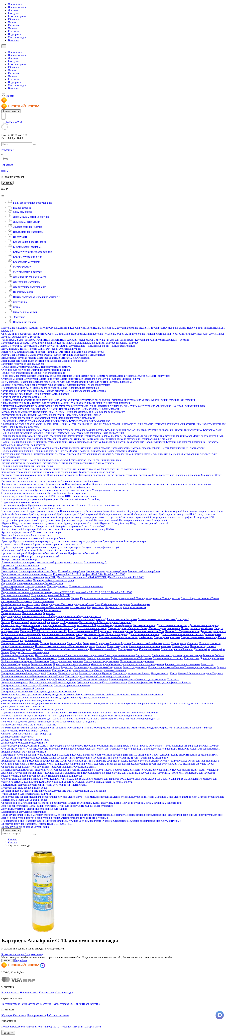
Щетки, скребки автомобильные (161, 454)
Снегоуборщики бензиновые (94, 454)
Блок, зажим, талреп (194, 511)
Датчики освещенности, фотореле (20, 336)
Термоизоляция (10, 712)
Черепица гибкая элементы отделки (53, 580)
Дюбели (6, 514)
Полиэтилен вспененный (182, 814)
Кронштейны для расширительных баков (195, 745)
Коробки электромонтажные (86, 327)
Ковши (60, 676)
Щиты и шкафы (10, 348)
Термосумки (63, 432)
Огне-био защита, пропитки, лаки (20, 604)
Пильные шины (108, 637)
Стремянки (60, 808)
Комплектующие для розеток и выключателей (80, 354)
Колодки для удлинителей (150, 339)
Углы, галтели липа (23, 490)
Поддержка (14, 34)
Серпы (38, 423)
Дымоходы (47, 700)
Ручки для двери (32, 703)
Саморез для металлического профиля (171, 517)
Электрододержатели (135, 667)
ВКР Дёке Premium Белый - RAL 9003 (122, 577)
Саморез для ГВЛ (204, 517)
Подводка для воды (12, 787)
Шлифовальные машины (72, 658)
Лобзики (219, 655)
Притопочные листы (56, 712)
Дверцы (32, 721)
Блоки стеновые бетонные (122, 619)
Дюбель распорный (68, 514)
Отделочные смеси (12, 378)
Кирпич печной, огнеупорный (28, 622)
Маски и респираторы (54, 802)
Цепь (220, 511)
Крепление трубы (73, 745)
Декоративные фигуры (35, 790)
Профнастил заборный (14, 553)
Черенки (97, 423)
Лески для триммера (204, 435)
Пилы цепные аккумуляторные (101, 661)
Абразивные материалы (14, 682)
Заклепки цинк (21, 535)
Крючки (164, 703)
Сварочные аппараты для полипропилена (25, 766)
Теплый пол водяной (73, 748)
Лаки (97, 604)
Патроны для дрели (87, 637)
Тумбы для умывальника (79, 411)
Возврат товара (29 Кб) (65, 1003)
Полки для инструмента (42, 805)
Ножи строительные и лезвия (52, 646)
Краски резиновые (43, 601)
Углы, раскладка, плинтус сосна (110, 490)
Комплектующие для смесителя (53, 405)
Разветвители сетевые (63, 339)
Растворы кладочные (121, 381)
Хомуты (44, 745)
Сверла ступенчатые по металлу (199, 637)
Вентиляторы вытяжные (30, 694)
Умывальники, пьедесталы (53, 420)
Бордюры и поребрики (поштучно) (194, 475)
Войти (10, 95)
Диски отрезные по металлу (173, 625)
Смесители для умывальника (154, 405)
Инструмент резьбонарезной (17, 688)
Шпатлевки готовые (71, 378)
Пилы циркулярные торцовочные (84, 655)
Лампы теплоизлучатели (45, 345)
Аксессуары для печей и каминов (133, 715)
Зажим (182, 327)
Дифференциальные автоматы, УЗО (57, 357)
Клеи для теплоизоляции (74, 381)
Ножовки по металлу (77, 649)
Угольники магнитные (161, 667)
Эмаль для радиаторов (149, 598)
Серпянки (81, 505)
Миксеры (208, 655)
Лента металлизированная (97, 796)
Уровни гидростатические (151, 679)
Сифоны (90, 402)
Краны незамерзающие (33, 763)
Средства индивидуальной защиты (21, 802)
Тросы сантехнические (165, 754)
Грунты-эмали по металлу (95, 598)
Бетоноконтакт (52, 610)
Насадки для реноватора (27, 640)
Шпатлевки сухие (49, 378)
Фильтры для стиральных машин (93, 781)
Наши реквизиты (36, 1015)
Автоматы (84, 357)
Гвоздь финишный (64, 520)
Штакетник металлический (30, 568)
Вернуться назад (34, 954)
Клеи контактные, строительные (67, 607)
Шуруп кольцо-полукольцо (27, 523)
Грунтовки (7, 610)
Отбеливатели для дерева (115, 604)
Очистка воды (9, 778)
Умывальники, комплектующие (19, 420)
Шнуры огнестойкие (126, 712)
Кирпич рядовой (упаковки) (63, 622)
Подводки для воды (35, 787)
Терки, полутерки (68, 673)
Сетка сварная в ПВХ (31, 390)
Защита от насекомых (64, 469)
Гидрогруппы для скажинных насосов (128, 772)
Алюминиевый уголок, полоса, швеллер (60, 562)
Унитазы (76, 399)
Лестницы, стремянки (13, 808)
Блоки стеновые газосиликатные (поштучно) (163, 619)
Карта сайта (94, 1026)
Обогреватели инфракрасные (174, 727)
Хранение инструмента (14, 805)
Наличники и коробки (14, 508)
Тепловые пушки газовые (33, 730)
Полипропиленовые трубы (198, 763)
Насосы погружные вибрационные (151, 769)
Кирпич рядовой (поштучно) (115, 622)
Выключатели (36, 354)
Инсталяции (188, 399)
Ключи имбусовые (149, 649)
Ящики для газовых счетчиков (55, 718)
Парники (40, 466)
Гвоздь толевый (84, 520)
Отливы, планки (10, 544)
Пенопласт (118, 814)
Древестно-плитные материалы (19, 823)
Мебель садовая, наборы (146, 448)
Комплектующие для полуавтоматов (72, 670)
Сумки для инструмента (70, 805)
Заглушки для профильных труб (100, 547)
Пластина (47, 532)
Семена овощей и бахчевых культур (48, 460)
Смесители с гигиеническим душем (116, 405)
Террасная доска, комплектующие (20, 502)
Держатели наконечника (37, 670)
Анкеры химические (134, 607)
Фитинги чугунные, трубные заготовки (37, 748)
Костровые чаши (212, 429)
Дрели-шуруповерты (212, 658)
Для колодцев (9, 742)
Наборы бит (172, 631)
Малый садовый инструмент (119, 423)
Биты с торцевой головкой (78, 625)
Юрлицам (13, 19)
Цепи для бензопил (52, 625)
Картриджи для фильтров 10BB (108, 778)
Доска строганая (76, 493)
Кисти (173, 673)
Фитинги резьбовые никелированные (37, 760)
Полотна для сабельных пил (49, 649)
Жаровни (38, 432)
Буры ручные (84, 423)
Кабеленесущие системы (15, 342)
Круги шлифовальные (114, 682)
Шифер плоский (19, 589)
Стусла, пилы (178, 643)
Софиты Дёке (83, 487)
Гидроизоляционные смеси (16, 387)
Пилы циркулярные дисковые (137, 661)
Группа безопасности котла (155, 745)
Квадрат (34, 559)
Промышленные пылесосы (168, 658)
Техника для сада (11, 435)
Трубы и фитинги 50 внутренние (111, 757)
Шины (41, 348)
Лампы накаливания (97, 345)
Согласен (7, 960)
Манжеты (101, 402)
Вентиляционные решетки (124, 694)
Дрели (21, 658)
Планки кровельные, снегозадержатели (23, 586)
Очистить (7, 183)
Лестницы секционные (40, 808)
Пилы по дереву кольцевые (164, 628)
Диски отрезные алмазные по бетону (182, 634)
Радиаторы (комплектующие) (147, 748)
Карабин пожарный (171, 511)
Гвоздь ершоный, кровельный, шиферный (143, 520)
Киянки (176, 646)
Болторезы (89, 643)
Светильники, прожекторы (16, 333)
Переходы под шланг (62, 766)
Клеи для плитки (98, 381)
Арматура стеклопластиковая (61, 541)
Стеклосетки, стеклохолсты (103, 505)
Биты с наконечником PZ (82, 631)
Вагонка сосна (66, 490)
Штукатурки (31, 378)
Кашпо (111, 451)
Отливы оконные (54, 484)
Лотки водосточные (162, 475)
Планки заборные (31, 544)
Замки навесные (52, 703)
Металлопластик (149, 760)
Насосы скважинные (184, 769)
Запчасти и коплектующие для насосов (81, 769)
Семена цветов (77, 460)
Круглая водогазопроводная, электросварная (56, 547)
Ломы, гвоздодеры (117, 646)
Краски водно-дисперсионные (52, 598)
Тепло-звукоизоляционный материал (22, 814)
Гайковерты (145, 658)
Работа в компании (58, 1015)
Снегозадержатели (57, 586)
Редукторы (67, 667)
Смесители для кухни (83, 405)
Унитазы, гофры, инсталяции (18, 399)
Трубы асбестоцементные (34, 739)
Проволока (7, 565)
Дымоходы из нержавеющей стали (21, 700)
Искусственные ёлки (60, 790)
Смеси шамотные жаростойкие (54, 375)
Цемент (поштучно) (158, 375)
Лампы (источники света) (16, 345)
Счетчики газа (82, 718)
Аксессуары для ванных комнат (83, 414)
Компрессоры (191, 658)
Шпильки (6, 538)
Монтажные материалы (14, 327)
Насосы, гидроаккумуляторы (17, 769)
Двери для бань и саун (71, 715)
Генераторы (46, 733)
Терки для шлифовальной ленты (172, 682)
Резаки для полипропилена (203, 760)
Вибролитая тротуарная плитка (19, 481)
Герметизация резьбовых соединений (22, 784)
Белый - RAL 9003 (114, 574)
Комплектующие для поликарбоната (106, 571)
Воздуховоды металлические (92, 694)
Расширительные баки (126, 745)
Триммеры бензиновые (35, 435)
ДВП (70, 823)
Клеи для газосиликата (46, 381)
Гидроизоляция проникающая (50, 387)
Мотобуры (93, 438)
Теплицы (29, 466)
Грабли (47, 423)
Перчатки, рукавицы (133, 802)
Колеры (75, 598)
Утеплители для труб (73, 817)
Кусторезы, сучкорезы (166, 423)
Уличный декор (10, 793)
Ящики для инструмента (99, 805)
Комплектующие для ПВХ (40, 496)
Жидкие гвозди (113, 607)
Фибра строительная (98, 384)
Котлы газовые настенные (41, 724)
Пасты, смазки (79, 784)
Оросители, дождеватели (31, 444)
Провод (31, 363)
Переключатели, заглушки (91, 339)
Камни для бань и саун (45, 715)
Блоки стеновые (10, 619)
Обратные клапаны (85, 766)
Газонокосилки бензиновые (156, 438)
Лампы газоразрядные (122, 345)
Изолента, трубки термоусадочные (158, 327)
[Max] (42, 966)
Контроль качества (89, 1003)
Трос (56, 511)
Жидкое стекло (95, 607)
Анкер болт (28, 526)
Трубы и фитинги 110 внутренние (131, 754)
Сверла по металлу (62, 628)
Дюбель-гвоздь (19, 514)
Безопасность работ (12, 811)
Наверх (7, 1033)
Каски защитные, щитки (107, 802)
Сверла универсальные (167, 637)
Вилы (54, 423)
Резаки (56, 667)
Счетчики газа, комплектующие (19, 718)
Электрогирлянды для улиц (35, 793)
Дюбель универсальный (42, 514)
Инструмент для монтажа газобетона (55, 691)
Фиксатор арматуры (135, 541)
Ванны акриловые (70, 408)
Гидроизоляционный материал (18, 820)
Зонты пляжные (179, 448)
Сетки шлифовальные (140, 682)
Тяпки (11, 426)
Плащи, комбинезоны (80, 802)
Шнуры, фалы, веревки (40, 511)
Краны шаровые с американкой (104, 763)
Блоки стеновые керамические (37, 619)
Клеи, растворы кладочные (16, 381)
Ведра (170, 796)
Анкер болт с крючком (68, 526)
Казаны (100, 429)
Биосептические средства (193, 754)
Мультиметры (96, 351)
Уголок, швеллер (11, 556)
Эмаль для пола (171, 598)
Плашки (39, 688)
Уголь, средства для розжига (79, 429)
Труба (4, 547)
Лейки (57, 441)
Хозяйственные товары (14, 796)
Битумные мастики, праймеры (83, 820)
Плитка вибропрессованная (62, 475)
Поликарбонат (9, 571)
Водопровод (8, 760)
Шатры (165, 448)
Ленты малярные (156, 796)
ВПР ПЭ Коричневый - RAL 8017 (80, 592)
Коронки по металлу (144, 625)
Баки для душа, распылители (78, 463)
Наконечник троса (70, 511)
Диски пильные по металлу (144, 634)
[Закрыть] (2, 195)
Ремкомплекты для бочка (95, 399)
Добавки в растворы (13, 384)
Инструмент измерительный (17, 679)
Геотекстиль (86, 472)
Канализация (8, 754)
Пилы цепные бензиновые (119, 655)
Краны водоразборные (135, 763)
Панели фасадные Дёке (78, 484)
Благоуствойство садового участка (21, 472)
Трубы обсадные (38, 775)
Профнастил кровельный (15, 595)
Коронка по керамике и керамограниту (60, 634)
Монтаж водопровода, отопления (20, 745)
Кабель (40, 363)
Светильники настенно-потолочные (97, 333)
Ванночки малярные (44, 676)
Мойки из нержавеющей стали (39, 417)
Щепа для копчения (112, 432)
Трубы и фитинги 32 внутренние (149, 757)
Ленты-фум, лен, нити (57, 784)
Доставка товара (10, 1003)
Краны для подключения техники (66, 763)
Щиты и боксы (28, 348)
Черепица (6, 580)
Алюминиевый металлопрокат (18, 562)
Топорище (21, 426)
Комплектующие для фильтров (56, 781)
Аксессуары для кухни (51, 414)
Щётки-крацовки (41, 628)
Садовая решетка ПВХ (58, 390)
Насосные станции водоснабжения (62, 772)
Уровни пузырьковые (67, 679)
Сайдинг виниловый (199, 484)
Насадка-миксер (160, 673)
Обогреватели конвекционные (112, 727)
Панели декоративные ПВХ (87, 496)
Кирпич (5, 622)
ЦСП (50, 823)
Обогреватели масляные (81, 727)
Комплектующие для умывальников (89, 420)
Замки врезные (70, 703)
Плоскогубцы (74, 643)
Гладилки (217, 673)
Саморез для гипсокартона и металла (34, 517)
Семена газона (19, 460)
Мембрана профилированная (143, 820)
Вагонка (6, 490)
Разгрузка (13, 13)
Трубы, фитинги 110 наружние (74, 757)
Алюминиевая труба (95, 562)
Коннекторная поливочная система (81, 441)
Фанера (42, 823)
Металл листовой (11, 550)
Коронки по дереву (117, 634)
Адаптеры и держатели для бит (115, 631)
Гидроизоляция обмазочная (83, 387)
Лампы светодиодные (72, 345)
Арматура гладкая (112, 541)
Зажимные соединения (107, 760)
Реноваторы (42, 661)
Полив (5, 441)
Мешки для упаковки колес (31, 799)
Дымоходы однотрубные (64, 697)
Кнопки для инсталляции (165, 399)
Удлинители (43, 339)
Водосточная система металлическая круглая (26, 574)
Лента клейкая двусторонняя (129, 796)
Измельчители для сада (113, 438)
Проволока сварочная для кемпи (71, 664)
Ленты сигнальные (35, 811)
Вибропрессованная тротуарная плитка (23, 475)
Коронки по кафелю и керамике (19, 634)
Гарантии (13, 25)
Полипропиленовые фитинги (76, 760)
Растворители (24, 601)
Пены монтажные (32, 613)
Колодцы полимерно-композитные (92, 754)
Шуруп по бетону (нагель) (114, 523)
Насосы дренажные (94, 772)
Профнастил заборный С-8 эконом (47, 553)
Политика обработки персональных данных (61, 1026)
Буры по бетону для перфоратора (113, 625)
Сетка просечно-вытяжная (16, 396)
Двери (5, 706)
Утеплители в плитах (22, 817)
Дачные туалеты (105, 463)
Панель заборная (80, 390)
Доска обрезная (24, 826)
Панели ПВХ (63, 496)
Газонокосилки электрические (66, 435)
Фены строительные (98, 658)
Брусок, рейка (41, 826)
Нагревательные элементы (56, 366)
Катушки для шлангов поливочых (185, 441)
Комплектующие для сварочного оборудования (137, 664)
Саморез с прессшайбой (111, 517)
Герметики (49, 613)
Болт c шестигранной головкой (79, 529)
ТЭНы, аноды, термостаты (16, 366)
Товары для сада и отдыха (16, 448)
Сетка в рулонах (42, 393)
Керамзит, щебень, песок (111, 375)
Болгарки (31, 658)
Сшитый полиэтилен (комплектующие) (107, 748)
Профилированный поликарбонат (38, 571)
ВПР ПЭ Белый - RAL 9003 (116, 592)
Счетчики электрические (15, 369)
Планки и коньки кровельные (86, 586)
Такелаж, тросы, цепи (13, 511)
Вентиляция (8, 694)
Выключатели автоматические (18, 357)
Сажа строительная (36, 384)
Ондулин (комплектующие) (28, 583)
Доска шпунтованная (34, 493)
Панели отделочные (12, 496)
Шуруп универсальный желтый (80, 523)
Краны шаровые (130, 760)
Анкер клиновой (45, 526)
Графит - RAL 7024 (92, 574)
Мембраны (178, 772)
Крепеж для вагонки (46, 490)
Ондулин (6, 583)
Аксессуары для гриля (49, 429)
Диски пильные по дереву (204, 625)
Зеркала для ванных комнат (109, 411)
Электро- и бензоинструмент (17, 655)
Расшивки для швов (90, 673)
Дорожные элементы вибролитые (80, 481)
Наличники (54, 508)
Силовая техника (11, 733)
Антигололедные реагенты (127, 454)
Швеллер (26, 556)
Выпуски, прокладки (119, 402)
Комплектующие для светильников (204, 333)
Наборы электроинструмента (18, 661)
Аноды (36, 366)
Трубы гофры (77, 402)
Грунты (64, 451)
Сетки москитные (11, 709)
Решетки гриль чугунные (188, 429)
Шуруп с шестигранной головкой (149, 523)
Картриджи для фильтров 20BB (181, 778)
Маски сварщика (100, 664)
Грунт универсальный (123, 598)
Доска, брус (8, 826)
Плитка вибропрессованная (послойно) (128, 475)
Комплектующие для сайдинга (150, 484)
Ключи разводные (128, 649)
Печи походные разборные (16, 432)
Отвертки (192, 643)
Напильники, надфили (82, 646)
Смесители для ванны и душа (188, 405)
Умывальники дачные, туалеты (44, 463)
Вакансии (13, 40)
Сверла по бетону (138, 628)
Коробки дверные (37, 508)
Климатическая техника (15, 727)
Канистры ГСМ (29, 631)
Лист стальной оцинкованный (56, 550)
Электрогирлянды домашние (89, 790)
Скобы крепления (59, 327)
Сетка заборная (10, 390)
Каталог (12, 842)
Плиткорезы (46, 685)
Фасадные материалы (13, 484)
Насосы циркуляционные (98, 745)
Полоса (24, 559)
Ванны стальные (90, 408)
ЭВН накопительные (34, 751)
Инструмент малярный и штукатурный (23, 673)
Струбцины (102, 643)
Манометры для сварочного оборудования (98, 667)
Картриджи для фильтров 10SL (144, 778)
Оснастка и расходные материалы (20, 625)
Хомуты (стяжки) (39, 327)
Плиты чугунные (48, 721)
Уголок (37, 532)
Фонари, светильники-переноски (165, 333)
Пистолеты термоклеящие (50, 655)
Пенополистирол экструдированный (146, 814)
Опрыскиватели (43, 441)
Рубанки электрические (124, 658)
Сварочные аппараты (13, 667)
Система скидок (17, 37)
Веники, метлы (67, 423)
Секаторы (33, 426)
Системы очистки (123, 781)
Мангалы (142, 429)
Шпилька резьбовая (54, 538)
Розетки (48, 354)
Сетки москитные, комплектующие (42, 709)
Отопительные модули (144, 727)
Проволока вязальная (27, 565)
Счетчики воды (10, 763)
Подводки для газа (149, 718)
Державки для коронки (213, 631)
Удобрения (121, 451)
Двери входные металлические (26, 706)
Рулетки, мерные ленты (122, 679)
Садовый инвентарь (12, 423)
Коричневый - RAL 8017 (67, 574)
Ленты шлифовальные (42, 682)
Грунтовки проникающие (28, 610)
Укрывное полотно (104, 472)
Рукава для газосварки (39, 667)
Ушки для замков (204, 703)
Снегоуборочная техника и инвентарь (23, 454)
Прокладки (56, 745)
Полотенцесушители (190, 748)
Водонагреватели (11, 751)
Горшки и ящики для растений (41, 451)
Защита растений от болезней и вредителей (125, 469)
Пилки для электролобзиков (197, 628)
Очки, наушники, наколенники (164, 802)
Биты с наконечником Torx (149, 631)
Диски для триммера (152, 435)
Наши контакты (10, 992)
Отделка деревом (11, 493)
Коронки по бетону (95, 634)
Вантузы (213, 754)
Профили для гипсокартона (44, 505)
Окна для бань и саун (19, 715)
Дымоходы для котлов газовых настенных (25, 697)
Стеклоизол (120, 820)
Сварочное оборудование (15, 664)
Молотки (101, 646)
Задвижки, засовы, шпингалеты (97, 703)
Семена (5, 460)
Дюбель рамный (89, 514)
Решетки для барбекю (160, 429)
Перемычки (27, 736)
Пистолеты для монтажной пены (131, 673)
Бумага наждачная (65, 682)
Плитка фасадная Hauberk (60, 487)
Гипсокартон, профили (14, 505)
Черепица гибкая (22, 580)
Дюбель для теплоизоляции (114, 514)
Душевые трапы (46, 757)
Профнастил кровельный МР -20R (50, 595)
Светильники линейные (62, 333)
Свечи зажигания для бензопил (135, 637)
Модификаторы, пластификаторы (67, 384)
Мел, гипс (141, 375)
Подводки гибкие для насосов (65, 775)
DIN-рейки (52, 348)
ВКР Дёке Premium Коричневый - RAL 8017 (75, 577)
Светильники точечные (131, 333)
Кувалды (15, 652)
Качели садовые (101, 448)
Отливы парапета (52, 544)
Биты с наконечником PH (52, 631)
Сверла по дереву (118, 628)
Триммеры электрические (72, 438)
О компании (15, 4)
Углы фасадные (35, 484)
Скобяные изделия (11, 703)
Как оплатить (46, 992)
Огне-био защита (140, 604)
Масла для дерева (51, 604)
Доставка (13, 10)
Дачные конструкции (13, 463)
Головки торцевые (171, 649)
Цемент (31, 375)
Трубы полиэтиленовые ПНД (165, 763)
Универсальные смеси (14, 375)
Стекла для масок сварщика (110, 670)
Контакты (13, 31)
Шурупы (6, 523)
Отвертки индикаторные (73, 351)
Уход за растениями (12, 451)
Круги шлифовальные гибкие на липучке (51, 637)
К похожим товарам (13, 954)
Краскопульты (9, 658)
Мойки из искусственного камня (76, 417)
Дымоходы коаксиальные (93, 697)
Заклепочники (58, 643)
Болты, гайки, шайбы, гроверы (19, 529)
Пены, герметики (11, 613)
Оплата (12, 22)
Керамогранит (51, 499)
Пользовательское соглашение (18, 1026)
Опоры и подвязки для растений (87, 451)
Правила (107, 673)
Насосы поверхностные (117, 769)
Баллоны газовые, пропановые (182, 664)
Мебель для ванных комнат (16, 411)
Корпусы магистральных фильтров (70, 778)
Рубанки (126, 643)
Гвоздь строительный (106, 520)
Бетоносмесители (47, 658)
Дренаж (132, 451)
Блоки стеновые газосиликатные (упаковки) (81, 619)
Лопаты (29, 423)
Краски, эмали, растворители (18, 598)
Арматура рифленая (90, 541)
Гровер (101, 529)
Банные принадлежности (99, 715)
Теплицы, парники (12, 466)
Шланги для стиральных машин (50, 402)
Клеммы (179, 667)
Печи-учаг (50, 432)
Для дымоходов (10, 739)
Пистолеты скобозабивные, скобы (151, 643)
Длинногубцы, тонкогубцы (209, 649)
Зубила (185, 646)
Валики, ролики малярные (16, 676)
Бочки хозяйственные (131, 441)
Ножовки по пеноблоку (103, 649)
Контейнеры (8, 799)
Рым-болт (121, 511)
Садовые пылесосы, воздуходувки (120, 435)
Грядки (50, 466)
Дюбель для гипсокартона (174, 514)
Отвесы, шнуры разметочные (113, 676)
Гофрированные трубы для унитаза (130, 399)
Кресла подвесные (121, 448)
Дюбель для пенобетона (144, 514)
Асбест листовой (148, 712)
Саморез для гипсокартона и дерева (76, 517)
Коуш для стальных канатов (143, 511)
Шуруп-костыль (53, 523)
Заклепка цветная (41, 535)
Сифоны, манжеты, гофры (16, 402)
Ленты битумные (171, 820)
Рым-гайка (109, 511)
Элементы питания (70, 348)
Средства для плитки (89, 616)
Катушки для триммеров (178, 435)
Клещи (5, 652)
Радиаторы (171, 748)
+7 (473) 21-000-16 (11, 121)
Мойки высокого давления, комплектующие (177, 655)
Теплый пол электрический (17, 372)
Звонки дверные (10, 360)
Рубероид (107, 820)
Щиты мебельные (56, 493)
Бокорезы (187, 649)
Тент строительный (97, 817)
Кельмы (182, 673)
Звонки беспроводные (74, 360)
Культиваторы (92, 435)
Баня (4, 715)
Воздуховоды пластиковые (60, 694)
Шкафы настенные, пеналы (48, 411)
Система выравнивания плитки (72, 685)
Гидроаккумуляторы (46, 769)
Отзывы (12, 28)
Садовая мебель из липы (45, 448)
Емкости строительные (211, 796)
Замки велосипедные (182, 703)
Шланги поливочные (22, 441)
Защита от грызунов (88, 469)
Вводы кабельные (85, 342)
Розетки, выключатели (14, 354)
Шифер (5, 589)
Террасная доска (177, 484)
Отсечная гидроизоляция (51, 820)
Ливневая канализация (58, 754)
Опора (57, 532)
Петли (120, 703)
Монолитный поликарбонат (144, 571)
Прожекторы (40, 333)
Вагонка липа (83, 490)
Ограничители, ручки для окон (142, 703)
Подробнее (20, 960)
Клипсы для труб (106, 342)
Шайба (110, 529)
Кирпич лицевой (89, 622)
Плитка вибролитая (49, 481)
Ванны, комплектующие (15, 408)
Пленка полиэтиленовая (98, 814)
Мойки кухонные (11, 417)
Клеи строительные (37, 607)
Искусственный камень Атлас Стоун (81, 499)
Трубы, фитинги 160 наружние (19, 757)
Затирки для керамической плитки (121, 378)
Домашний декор (11, 790)
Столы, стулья (196, 448)
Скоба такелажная (92, 511)
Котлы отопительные (13, 724)
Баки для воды (110, 441)
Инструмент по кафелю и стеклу (20, 685)
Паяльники (52, 351)
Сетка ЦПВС (39, 396)
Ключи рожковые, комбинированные (150, 646)
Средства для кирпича (64, 616)
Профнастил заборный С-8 (83, 553)
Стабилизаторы (30, 733)
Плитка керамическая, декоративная (22, 499)
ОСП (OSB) (60, 823)
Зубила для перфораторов (16, 628)
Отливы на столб (72, 544)
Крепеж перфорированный (16, 532)
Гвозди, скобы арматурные (16, 520)
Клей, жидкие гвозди (13, 607)
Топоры (44, 643)
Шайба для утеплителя (202, 514)
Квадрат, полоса (10, 559)
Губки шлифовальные (89, 682)
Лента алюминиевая (185, 796)
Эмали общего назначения (196, 598)
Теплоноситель (211, 748)
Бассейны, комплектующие (75, 448)
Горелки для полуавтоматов (200, 667)
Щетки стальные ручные (35, 652)
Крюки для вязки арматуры (28, 541)
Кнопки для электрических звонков (41, 360)
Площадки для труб (127, 342)
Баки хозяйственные (191, 423)
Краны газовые (130, 718)
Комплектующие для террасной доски (23, 487)
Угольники (173, 679)
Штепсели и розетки (177, 339)
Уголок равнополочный (45, 556)
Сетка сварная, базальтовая (16, 393)
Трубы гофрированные (43, 342)
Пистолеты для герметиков (80, 676)
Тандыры (31, 429)
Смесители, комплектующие (17, 405)
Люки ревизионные (151, 694)
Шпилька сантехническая (27, 538)
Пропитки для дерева (73, 604)
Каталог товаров (11, 111)
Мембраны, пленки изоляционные (63, 814)
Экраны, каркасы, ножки (44, 408)
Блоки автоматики (160, 772)
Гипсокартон (67, 505)
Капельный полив (155, 441)
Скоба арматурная (42, 520)
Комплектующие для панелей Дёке (112, 484)
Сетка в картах (60, 393)
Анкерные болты (11, 526)
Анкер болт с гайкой (93, 526)
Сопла (19, 670)
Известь (130, 375)
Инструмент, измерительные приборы (23, 351)
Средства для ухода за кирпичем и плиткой (26, 616)
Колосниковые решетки (71, 721)
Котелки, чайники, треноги (120, 429)
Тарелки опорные (189, 631)
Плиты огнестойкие (80, 712)
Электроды (207, 664)
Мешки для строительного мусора (48, 796)
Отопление (7, 748)
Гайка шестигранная (49, 529)
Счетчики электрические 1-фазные (50, 369)
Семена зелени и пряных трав (104, 460)
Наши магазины (17, 7)
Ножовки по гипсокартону (16, 649)
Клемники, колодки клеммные (120, 327)
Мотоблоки (133, 438)
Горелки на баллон (41, 664)
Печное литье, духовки (14, 721)
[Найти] (34, 144)
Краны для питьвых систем (33, 778)
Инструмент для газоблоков (17, 691)
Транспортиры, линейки (94, 679)
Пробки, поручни (110, 408)
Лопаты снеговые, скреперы (61, 454)
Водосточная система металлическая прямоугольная (31, 592)
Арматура (7, 541)
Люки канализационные (31, 754)
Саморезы (7, 517)
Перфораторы (143, 655)
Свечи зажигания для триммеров (38, 438)
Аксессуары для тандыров (86, 432)
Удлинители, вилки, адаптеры (18, 339)
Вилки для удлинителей (120, 339)
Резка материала (17, 16)
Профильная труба (19, 547)
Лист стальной (30, 550)
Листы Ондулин (53, 583)
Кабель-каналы (65, 342)
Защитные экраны (103, 712)
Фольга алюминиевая (32, 712)
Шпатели (52, 673)
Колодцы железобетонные (32, 742)
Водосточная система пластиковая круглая (25, 577)
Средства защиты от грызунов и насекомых (26, 469)
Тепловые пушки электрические (47, 727)
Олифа (90, 604)
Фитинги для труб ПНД (173, 760)
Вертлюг (212, 511)
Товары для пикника (13, 429)
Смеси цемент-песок (84, 375)
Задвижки (91, 721)
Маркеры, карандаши (199, 673)
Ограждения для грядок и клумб (59, 472)
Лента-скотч (75, 796)
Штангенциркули (45, 679)
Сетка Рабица (98, 390)
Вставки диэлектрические (106, 718)
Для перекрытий (10, 736)
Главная (12, 839)
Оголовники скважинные (27, 772)
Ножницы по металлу (22, 646)
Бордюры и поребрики (92, 475)
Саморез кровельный (138, 517)
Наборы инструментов (203, 646)
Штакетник (8, 568)
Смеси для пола (92, 378)
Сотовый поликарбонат (71, 571)
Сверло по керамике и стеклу (90, 628)
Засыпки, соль (30, 781)
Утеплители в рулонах (47, 817)
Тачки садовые (144, 423)
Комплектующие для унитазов (53, 399)
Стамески (115, 643)
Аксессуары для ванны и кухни (19, 414)
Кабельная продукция (13, 363)
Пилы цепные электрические (66, 661)
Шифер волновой (40, 589)
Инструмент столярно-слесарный (20, 643)
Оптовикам (19, 1015)
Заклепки (6, 535)
